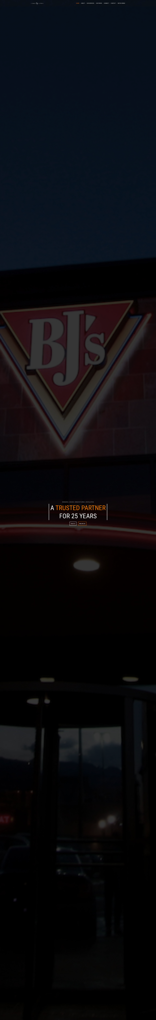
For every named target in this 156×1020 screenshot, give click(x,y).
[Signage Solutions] (37, 3)
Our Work (99, 3)
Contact (113, 3)
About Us (73, 519)
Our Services (90, 3)
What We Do (82, 519)
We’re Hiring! (121, 3)
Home (77, 3)
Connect (106, 3)
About (83, 3)
